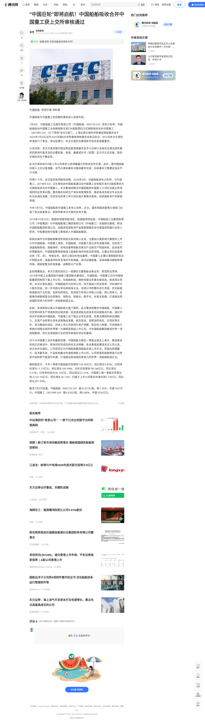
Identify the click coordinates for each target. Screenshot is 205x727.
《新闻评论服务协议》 (67, 621)
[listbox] (76, 512)
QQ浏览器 (106, 706)
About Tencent (44, 706)
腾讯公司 (73, 718)
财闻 (31, 477)
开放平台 (71, 706)
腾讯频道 (115, 706)
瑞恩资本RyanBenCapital (40, 567)
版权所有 (80, 718)
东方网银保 (34, 544)
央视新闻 (33, 455)
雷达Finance (35, 589)
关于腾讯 (33, 706)
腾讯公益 (97, 706)
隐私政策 (63, 706)
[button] (168, 24)
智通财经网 (34, 612)
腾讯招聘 (88, 706)
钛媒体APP (34, 432)
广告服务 (80, 706)
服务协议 (54, 706)
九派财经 (33, 500)
